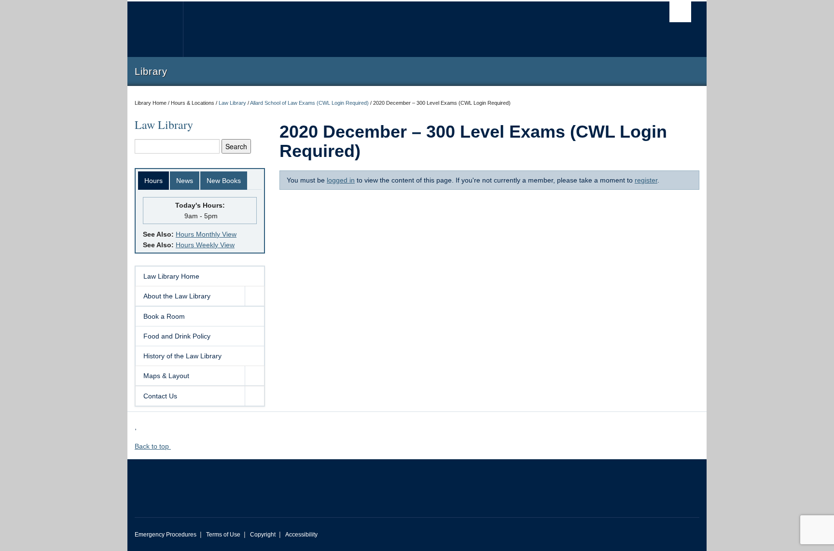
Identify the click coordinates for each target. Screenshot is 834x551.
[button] (254, 296)
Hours (153, 180)
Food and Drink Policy (176, 336)
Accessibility (301, 534)
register (646, 180)
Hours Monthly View (206, 234)
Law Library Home (171, 276)
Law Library (232, 103)
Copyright (263, 534)
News (184, 180)
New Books (224, 180)
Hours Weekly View (205, 245)
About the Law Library (176, 296)
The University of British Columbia (155, 29)
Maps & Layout (166, 376)
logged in (341, 180)
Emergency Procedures (165, 534)
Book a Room (164, 316)
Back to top (153, 446)
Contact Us (160, 396)
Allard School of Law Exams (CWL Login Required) (309, 103)
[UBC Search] (680, 11)
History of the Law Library (182, 356)
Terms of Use (223, 534)
